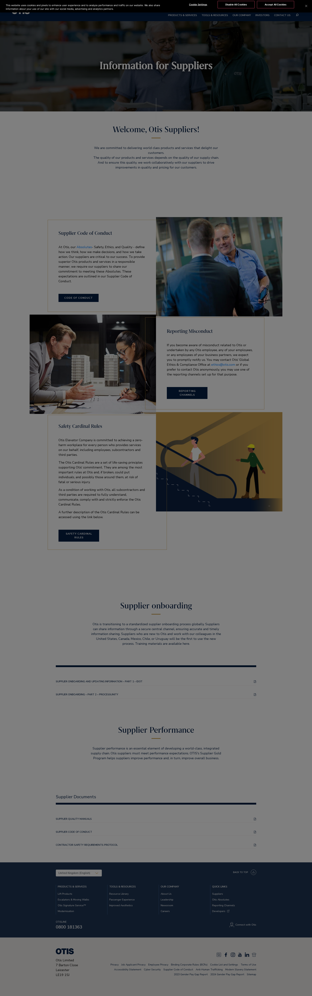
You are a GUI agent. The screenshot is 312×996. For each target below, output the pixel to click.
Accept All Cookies (275, 4)
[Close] (306, 6)
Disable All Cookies (236, 4)
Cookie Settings (198, 4)
